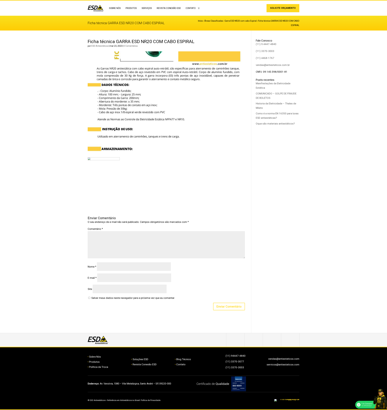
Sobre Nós (95, 356)
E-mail (92, 277)
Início (200, 21)
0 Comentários (131, 46)
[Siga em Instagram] (256, 8)
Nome (92, 266)
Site (90, 289)
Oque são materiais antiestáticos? (275, 123)
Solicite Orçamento (283, 8)
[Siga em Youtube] (290, 340)
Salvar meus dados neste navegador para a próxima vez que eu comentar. (133, 297)
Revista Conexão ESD (169, 8)
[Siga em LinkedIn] (261, 8)
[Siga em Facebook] (253, 340)
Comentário (95, 228)
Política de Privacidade (150, 400)
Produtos (94, 361)
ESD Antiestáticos (99, 46)
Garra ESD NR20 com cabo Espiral (241, 21)
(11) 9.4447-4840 (266, 44)
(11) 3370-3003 (265, 51)
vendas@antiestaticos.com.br (273, 64)
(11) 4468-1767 (265, 58)
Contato (191, 8)
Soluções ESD (140, 359)
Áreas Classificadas (213, 21)
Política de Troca (98, 366)
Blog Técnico (183, 359)
